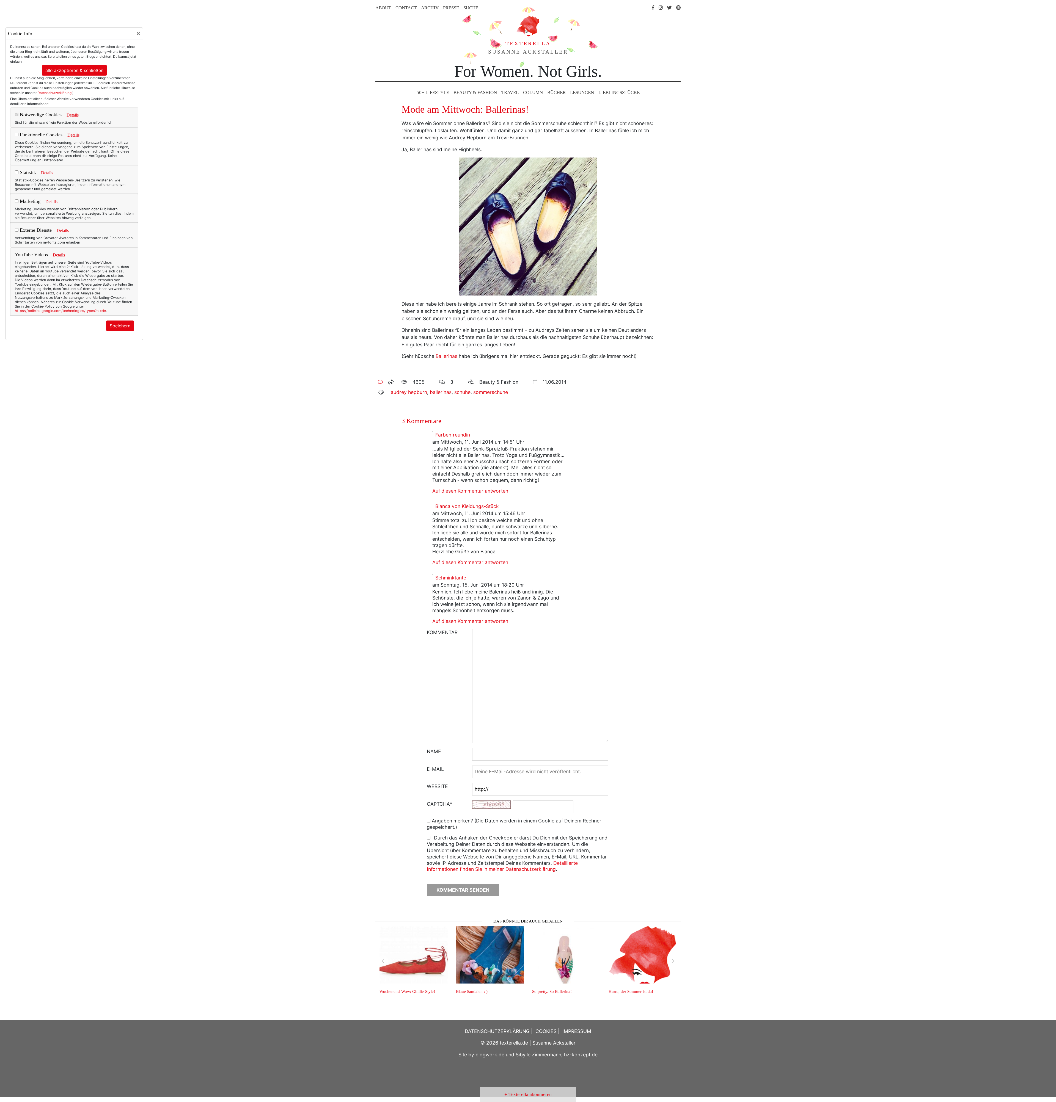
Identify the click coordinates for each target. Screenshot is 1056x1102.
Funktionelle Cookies (40, 134)
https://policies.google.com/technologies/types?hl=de (60, 311)
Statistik (27, 172)
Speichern (120, 325)
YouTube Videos (31, 254)
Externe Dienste (35, 230)
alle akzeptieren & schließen (74, 70)
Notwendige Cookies (40, 114)
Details (73, 115)
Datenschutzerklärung (54, 93)
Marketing (29, 201)
